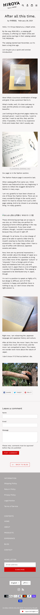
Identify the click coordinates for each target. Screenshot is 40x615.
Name (4, 413)
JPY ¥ (25, 583)
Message (5, 430)
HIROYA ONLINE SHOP (15, 608)
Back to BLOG (21, 464)
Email (4, 421)
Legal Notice (9, 501)
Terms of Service (11, 506)
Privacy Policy (10, 495)
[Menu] (36, 5)
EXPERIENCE (9, 538)
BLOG (6, 544)
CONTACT (8, 550)
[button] (29, 611)
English (14, 583)
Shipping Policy (10, 483)
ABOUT (7, 527)
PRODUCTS (9, 533)
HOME (6, 521)
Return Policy (9, 489)
